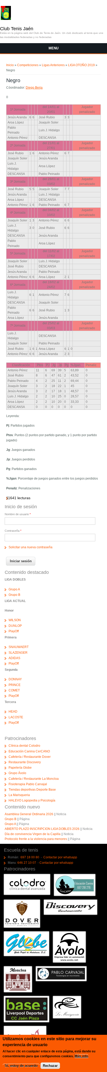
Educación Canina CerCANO (29, 751)
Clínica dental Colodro (24, 745)
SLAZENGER (18, 652)
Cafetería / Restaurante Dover (30, 757)
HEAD (13, 711)
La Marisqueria (19, 795)
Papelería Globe (20, 767)
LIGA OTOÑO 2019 (81, 65)
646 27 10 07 (26, 863)
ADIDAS (14, 658)
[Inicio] (6, 19)
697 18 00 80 (30, 857)
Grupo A (14, 589)
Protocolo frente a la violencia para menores (36, 839)
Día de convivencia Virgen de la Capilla (33, 834)
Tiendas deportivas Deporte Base (32, 789)
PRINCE (15, 685)
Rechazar (50, 1066)
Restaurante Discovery (25, 762)
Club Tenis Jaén (16, 28)
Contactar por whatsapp (60, 857)
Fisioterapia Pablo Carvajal (28, 784)
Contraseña (13, 530)
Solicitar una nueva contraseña (30, 547)
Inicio (10, 65)
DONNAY (15, 679)
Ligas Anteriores (53, 65)
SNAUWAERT (19, 647)
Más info (81, 1056)
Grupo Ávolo (17, 773)
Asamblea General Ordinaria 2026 (29, 814)
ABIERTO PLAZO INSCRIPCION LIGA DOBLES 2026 (42, 829)
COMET (14, 690)
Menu (53, 48)
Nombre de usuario (18, 514)
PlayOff (14, 631)
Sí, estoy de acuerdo (21, 1066)
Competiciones (27, 65)
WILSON (15, 620)
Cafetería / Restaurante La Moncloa (34, 779)
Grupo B (14, 595)
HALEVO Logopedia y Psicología (32, 800)
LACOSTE (16, 717)
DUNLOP (15, 626)
